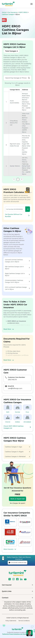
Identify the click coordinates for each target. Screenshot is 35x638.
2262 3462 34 (12, 379)
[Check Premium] (27, 209)
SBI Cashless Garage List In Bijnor (14, 267)
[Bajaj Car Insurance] (10, 522)
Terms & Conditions (24, 620)
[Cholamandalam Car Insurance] (24, 522)
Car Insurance (12, 12)
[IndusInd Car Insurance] (24, 542)
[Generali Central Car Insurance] (10, 532)
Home (4, 12)
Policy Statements (11, 620)
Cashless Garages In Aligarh (14, 452)
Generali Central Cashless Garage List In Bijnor (14, 261)
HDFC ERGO (23, 12)
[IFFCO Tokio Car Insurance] (10, 542)
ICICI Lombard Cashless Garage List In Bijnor (16, 288)
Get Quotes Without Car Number (13, 215)
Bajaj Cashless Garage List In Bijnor (15, 274)
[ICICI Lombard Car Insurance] (24, 532)
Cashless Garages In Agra (13, 447)
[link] (14, 179)
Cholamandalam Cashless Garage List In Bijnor (14, 281)
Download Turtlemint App (18, 562)
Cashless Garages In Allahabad (15, 456)
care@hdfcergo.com (15, 388)
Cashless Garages (8, 14)
